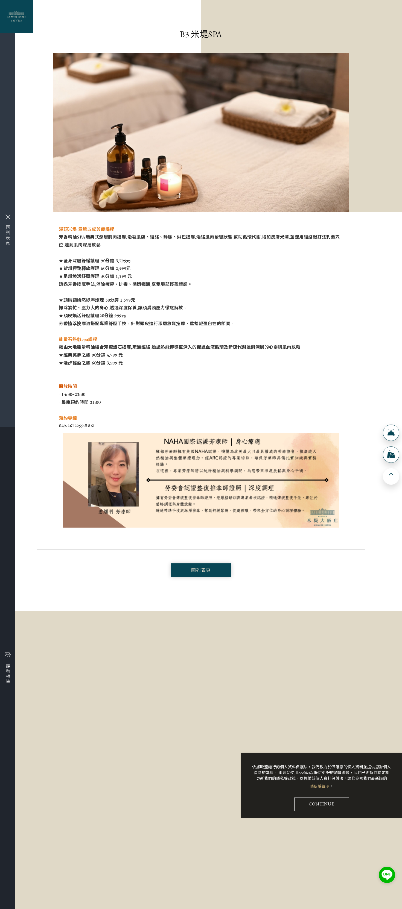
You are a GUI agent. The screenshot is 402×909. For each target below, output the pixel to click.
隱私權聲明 (320, 786)
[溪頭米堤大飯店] (16, 16)
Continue (321, 804)
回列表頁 (201, 570)
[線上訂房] (391, 433)
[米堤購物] (391, 454)
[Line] (387, 875)
